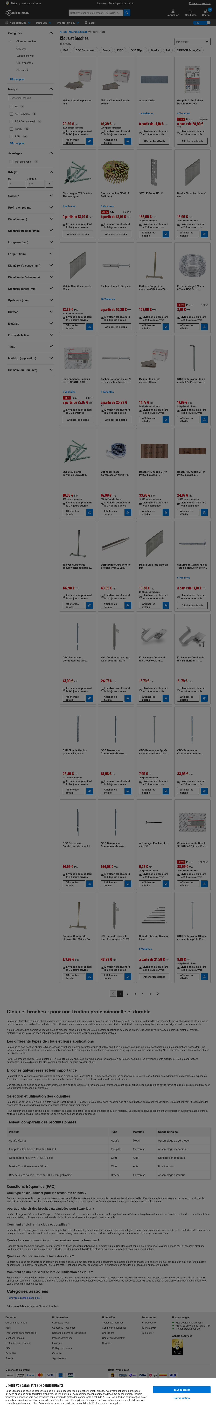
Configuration (182, 1398)
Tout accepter (182, 1389)
